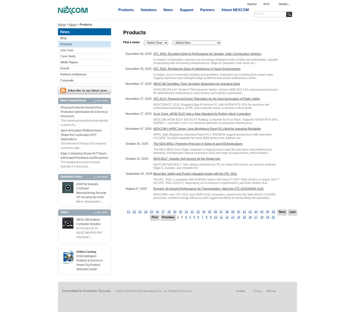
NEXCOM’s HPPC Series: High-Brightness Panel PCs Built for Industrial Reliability (207, 129)
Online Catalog (86, 252)
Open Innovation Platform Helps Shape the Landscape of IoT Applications (81, 135)
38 (227, 211)
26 (157, 211)
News (168, 10)
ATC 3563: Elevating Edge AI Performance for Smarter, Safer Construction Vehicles (207, 54)
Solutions (149, 10)
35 (209, 211)
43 (256, 211)
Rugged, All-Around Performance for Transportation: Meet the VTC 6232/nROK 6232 (208, 188)
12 (227, 217)
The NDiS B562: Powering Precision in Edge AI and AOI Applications (198, 143)
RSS (266, 4)
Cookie (240, 291)
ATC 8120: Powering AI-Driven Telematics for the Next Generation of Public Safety (206, 99)
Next (282, 212)
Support (186, 10)
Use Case (66, 50)
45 (267, 211)
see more (102, 100)
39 (232, 211)
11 (221, 217)
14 (238, 217)
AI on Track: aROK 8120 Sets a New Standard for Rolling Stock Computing (202, 114)
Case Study (68, 56)
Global (283, 4)
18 (261, 217)
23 (140, 211)
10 (215, 217)
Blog (63, 38)
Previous (168, 217)
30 (180, 211)
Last (293, 212)
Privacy (257, 291)
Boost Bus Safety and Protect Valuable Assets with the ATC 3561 (195, 173)
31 (186, 211)
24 (146, 211)
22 (134, 211)
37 (221, 211)
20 (273, 217)
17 (256, 217)
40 (238, 211)
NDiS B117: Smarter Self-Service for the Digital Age (186, 158)
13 (232, 217)
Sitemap (271, 291)
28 (169, 211)
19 (267, 217)
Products (126, 10)
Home (62, 24)
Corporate (67, 80)
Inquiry (252, 4)
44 (261, 211)
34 (204, 211)
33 (198, 211)
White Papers (69, 62)
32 (192, 211)
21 (128, 211)
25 (151, 211)
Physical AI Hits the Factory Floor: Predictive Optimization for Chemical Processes (84, 112)
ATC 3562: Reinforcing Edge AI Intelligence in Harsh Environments (197, 69)
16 (250, 217)
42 (250, 211)
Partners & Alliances (73, 74)
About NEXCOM (235, 10)
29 (175, 211)
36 (215, 211)
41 (244, 211)
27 (163, 211)
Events (64, 68)
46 (273, 211)
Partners (207, 10)
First (155, 217)
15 (244, 217)
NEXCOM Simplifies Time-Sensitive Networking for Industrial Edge (196, 84)
